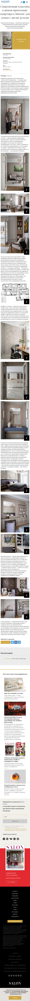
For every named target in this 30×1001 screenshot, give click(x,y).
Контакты (15, 962)
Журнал (15, 914)
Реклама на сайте (15, 956)
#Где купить (7, 700)
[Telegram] (19, 642)
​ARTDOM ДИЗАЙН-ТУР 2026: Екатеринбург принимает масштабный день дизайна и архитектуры (13, 719)
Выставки (15, 905)
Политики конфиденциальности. (18, 993)
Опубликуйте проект (15, 921)
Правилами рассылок (21, 830)
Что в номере (11, 882)
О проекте (15, 953)
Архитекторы (15, 898)
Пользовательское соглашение (15, 968)
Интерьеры (15, 893)
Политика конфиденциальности (15, 971)
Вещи (15, 900)
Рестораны (15, 912)
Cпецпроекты (15, 916)
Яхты (15, 907)
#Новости (6, 741)
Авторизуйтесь (7, 658)
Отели (15, 909)
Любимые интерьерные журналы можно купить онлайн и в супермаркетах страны (14, 759)
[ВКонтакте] (15, 642)
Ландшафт (15, 896)
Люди (15, 902)
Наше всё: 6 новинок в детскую (13, 693)
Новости (15, 891)
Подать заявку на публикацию (15, 965)
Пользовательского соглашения (12, 828)
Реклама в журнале (15, 959)
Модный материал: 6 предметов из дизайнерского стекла (14, 786)
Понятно (15, 998)
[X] (12, 642)
